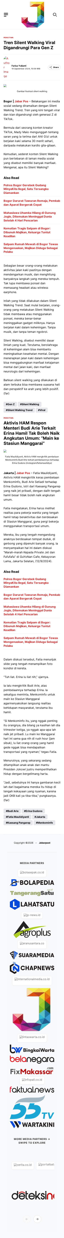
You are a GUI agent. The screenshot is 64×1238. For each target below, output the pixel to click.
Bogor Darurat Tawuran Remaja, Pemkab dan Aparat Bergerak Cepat (32, 202)
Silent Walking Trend (20, 410)
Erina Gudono (34, 810)
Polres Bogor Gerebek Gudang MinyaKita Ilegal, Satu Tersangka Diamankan (26, 189)
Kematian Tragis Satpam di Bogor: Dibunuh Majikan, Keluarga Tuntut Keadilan (27, 232)
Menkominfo (45, 822)
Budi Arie (12, 810)
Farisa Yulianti (19, 65)
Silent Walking (30, 404)
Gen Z (11, 404)
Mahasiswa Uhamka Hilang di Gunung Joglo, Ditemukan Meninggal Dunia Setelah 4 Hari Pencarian (30, 216)
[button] (55, 14)
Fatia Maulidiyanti (18, 816)
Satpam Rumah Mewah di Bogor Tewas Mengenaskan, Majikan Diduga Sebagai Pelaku (31, 247)
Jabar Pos (21, 101)
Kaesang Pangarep (18, 822)
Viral (42, 410)
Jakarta (40, 816)
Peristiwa (8, 37)
